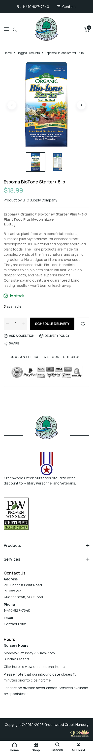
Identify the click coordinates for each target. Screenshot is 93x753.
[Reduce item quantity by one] (7, 323)
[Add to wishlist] (83, 324)
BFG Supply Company (40, 200)
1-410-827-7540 (36, 6)
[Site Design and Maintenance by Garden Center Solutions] (79, 733)
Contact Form (15, 624)
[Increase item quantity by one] (23, 323)
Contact (69, 6)
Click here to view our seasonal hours (34, 666)
